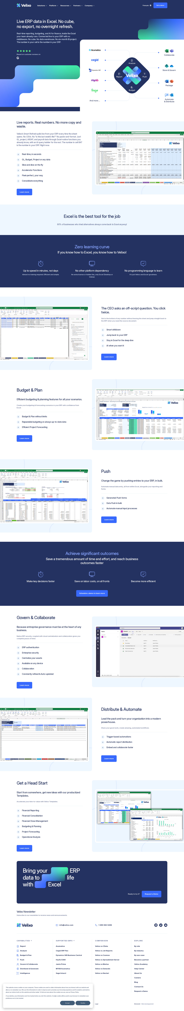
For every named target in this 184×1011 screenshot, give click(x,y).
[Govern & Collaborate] (169, 52)
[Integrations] (95, 101)
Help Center (139, 969)
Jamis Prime (61, 964)
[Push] (144, 75)
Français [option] (146, 5)
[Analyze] (120, 75)
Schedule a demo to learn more (92, 593)
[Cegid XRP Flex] (95, 57)
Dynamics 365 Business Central (69, 955)
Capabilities (23, 941)
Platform (52, 6)
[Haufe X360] (95, 64)
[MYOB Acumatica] (95, 71)
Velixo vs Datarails (102, 969)
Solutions (41, 6)
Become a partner (141, 960)
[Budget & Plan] (132, 88)
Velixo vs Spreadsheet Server (107, 960)
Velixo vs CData (101, 946)
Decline (83, 1003)
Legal (96, 1004)
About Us (138, 973)
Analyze (23, 951)
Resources (64, 6)
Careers (137, 978)
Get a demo (160, 5)
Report (23, 946)
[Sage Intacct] (95, 79)
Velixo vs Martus (102, 964)
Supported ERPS (64, 941)
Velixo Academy (141, 964)
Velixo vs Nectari (102, 973)
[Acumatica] (95, 49)
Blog (136, 982)
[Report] (132, 63)
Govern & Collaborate (29, 964)
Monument (144, 1004)
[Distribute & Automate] (169, 83)
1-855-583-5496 (105, 925)
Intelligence (25, 973)
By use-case (139, 955)
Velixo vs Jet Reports (104, 951)
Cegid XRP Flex (62, 951)
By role (137, 946)
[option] (147, 5)
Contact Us (138, 987)
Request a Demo (151, 894)
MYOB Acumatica (63, 969)
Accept (67, 1003)
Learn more (24, 192)
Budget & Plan (26, 955)
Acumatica (60, 946)
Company (89, 6)
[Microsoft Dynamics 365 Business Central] (95, 86)
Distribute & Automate (29, 969)
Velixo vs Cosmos (102, 955)
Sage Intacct (61, 973)
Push (22, 960)
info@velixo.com (66, 925)
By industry (139, 951)
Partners (76, 6)
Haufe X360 (61, 960)
